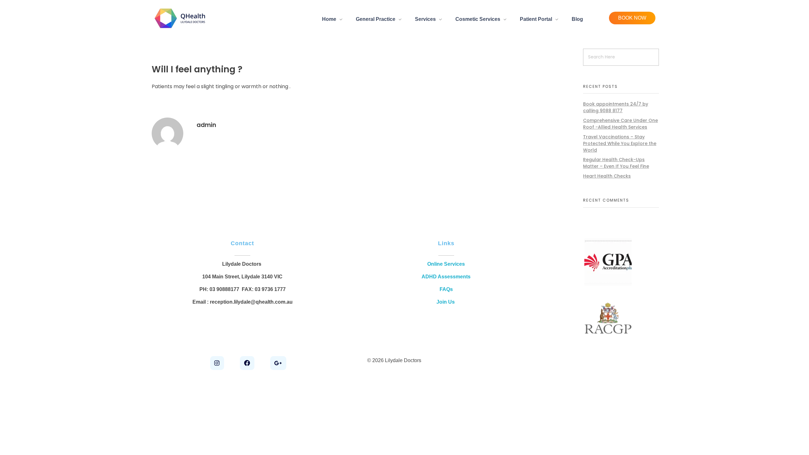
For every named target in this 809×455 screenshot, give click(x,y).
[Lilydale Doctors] (181, 18)
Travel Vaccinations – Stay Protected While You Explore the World (619, 143)
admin (206, 125)
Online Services (446, 264)
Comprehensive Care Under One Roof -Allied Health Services (620, 123)
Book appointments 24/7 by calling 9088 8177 (615, 107)
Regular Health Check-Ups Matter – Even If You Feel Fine (616, 162)
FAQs (446, 289)
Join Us (446, 302)
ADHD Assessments (446, 276)
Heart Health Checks (607, 176)
